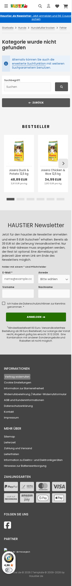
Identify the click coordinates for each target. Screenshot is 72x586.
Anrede (43, 272)
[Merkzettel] (57, 6)
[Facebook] (7, 525)
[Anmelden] (49, 6)
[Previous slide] (9, 163)
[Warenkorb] (66, 6)
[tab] (10, 199)
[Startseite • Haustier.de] (19, 6)
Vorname (8, 287)
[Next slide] (63, 163)
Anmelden (36, 316)
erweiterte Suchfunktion (29, 64)
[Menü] (6, 6)
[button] (54, 279)
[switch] (8, 570)
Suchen (61, 86)
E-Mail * (7, 272)
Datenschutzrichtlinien (36, 303)
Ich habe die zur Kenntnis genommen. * (36, 305)
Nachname (45, 287)
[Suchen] (40, 6)
